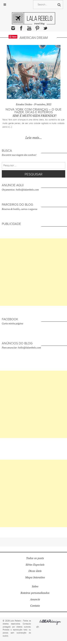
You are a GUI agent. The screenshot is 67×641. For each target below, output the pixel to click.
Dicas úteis (35, 571)
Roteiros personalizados (35, 593)
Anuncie (35, 599)
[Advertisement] (33, 272)
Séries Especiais (35, 565)
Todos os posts (35, 558)
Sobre (35, 586)
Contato (35, 606)
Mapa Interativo (35, 577)
